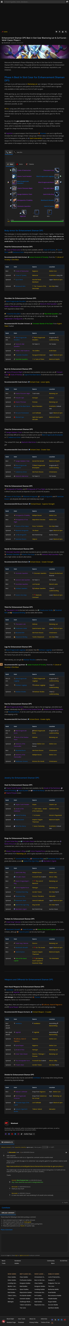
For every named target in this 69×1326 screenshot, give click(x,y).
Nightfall (23, 216)
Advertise (44, 1319)
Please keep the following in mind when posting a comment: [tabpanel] (22, 1236)
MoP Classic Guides (26, 1274)
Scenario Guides (25, 1298)
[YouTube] (12, 1134)
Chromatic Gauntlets (24, 206)
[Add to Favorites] (56, 31)
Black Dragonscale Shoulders (23, 182)
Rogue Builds (52, 1302)
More (53, 1263)
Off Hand (35, 216)
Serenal (14, 1180)
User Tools (21, 1319)
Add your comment (6, 1147)
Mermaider (12, 1152)
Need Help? (10, 1319)
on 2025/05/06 (22, 1187)
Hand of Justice (49, 206)
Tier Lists (11, 1298)
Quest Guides (24, 1289)
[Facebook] (61, 1319)
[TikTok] (21, 1134)
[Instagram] (18, 1134)
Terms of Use (45, 1322)
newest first (17, 1147)
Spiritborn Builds (53, 1308)
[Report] (62, 31)
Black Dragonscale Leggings (45, 176)
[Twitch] (5, 1134)
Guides (6, 32)
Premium (21, 1322)
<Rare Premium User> (22, 1180)
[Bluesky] (15, 1134)
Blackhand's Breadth (47, 200)
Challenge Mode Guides (26, 1302)
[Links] (66, 31)
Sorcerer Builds (53, 1305)
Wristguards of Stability (25, 200)
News (3, 1261)
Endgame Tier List (54, 1283)
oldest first (23, 1147)
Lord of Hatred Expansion (55, 1277)
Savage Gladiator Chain (24, 194)
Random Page (11, 1322)
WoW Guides (12, 1274)
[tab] (9, 152)
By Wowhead (6, 43)
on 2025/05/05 (25, 1152)
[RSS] (52, 1323)
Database (18, 1261)
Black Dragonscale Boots (46, 182)
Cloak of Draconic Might (25, 188)
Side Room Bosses (37, 472)
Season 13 (51, 1280)
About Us (32, 1319)
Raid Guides (11, 1292)
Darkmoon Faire (54, 809)
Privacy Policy (33, 1322)
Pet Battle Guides (25, 1295)
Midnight (11, 1302)
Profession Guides (13, 1289)
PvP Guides (38, 1295)
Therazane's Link (48, 170)
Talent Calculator (13, 1295)
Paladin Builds (52, 1298)
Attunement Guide (40, 1277)
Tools (3, 1263)
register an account (24, 1255)
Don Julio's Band (49, 188)
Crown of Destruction (24, 170)
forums (22, 1226)
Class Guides (12, 1277)
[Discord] (9, 1134)
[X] (55, 1319)
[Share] (67, 2)
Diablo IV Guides (53, 1274)
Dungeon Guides (25, 1283)
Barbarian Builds (53, 1289)
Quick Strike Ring (48, 194)
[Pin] (59, 31)
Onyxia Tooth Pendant (24, 176)
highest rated (30, 1147)
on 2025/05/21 (22, 1193)
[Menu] (2, 2)
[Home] (3, 1322)
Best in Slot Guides (40, 1280)
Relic (48, 216)
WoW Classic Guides (40, 1274)
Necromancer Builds (54, 1295)
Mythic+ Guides (13, 1286)
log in (16, 1255)
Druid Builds (52, 1292)
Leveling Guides (13, 1283)
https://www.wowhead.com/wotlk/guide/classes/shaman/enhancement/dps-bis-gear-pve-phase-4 (35, 1166)
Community (51, 1261)
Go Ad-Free (63, 1261)
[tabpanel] (35, 190)
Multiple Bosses (37, 515)
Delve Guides (12, 1280)
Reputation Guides (26, 1292)
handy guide (27, 1222)
